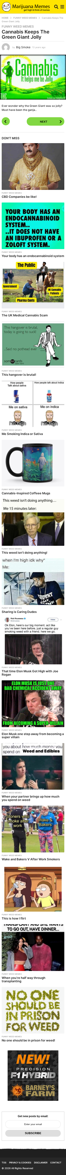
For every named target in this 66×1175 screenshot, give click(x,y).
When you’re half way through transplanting (23, 979)
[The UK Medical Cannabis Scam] (33, 285)
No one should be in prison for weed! (28, 1040)
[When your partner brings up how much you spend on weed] (33, 766)
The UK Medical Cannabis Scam (25, 315)
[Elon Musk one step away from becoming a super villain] (33, 703)
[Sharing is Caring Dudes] (33, 581)
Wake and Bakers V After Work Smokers (31, 859)
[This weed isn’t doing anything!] (33, 522)
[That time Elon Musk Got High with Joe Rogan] (33, 641)
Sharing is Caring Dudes (19, 612)
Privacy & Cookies (20, 1162)
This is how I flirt (14, 918)
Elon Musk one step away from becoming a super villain (33, 735)
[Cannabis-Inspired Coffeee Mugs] (33, 463)
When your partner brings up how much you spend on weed (30, 798)
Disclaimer (40, 1162)
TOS (4, 1162)
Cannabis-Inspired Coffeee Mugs (26, 493)
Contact (55, 1162)
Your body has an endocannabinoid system (33, 256)
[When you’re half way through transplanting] (33, 947)
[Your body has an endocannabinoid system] (33, 226)
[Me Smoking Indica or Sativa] (33, 403)
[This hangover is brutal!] (33, 344)
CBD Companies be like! (19, 196)
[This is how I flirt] (33, 888)
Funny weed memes (18, 26)
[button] (56, 6)
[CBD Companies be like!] (33, 166)
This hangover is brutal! (19, 374)
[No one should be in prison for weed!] (33, 1010)
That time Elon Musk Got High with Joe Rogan (30, 672)
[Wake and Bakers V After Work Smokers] (33, 829)
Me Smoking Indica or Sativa (22, 434)
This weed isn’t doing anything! (24, 552)
